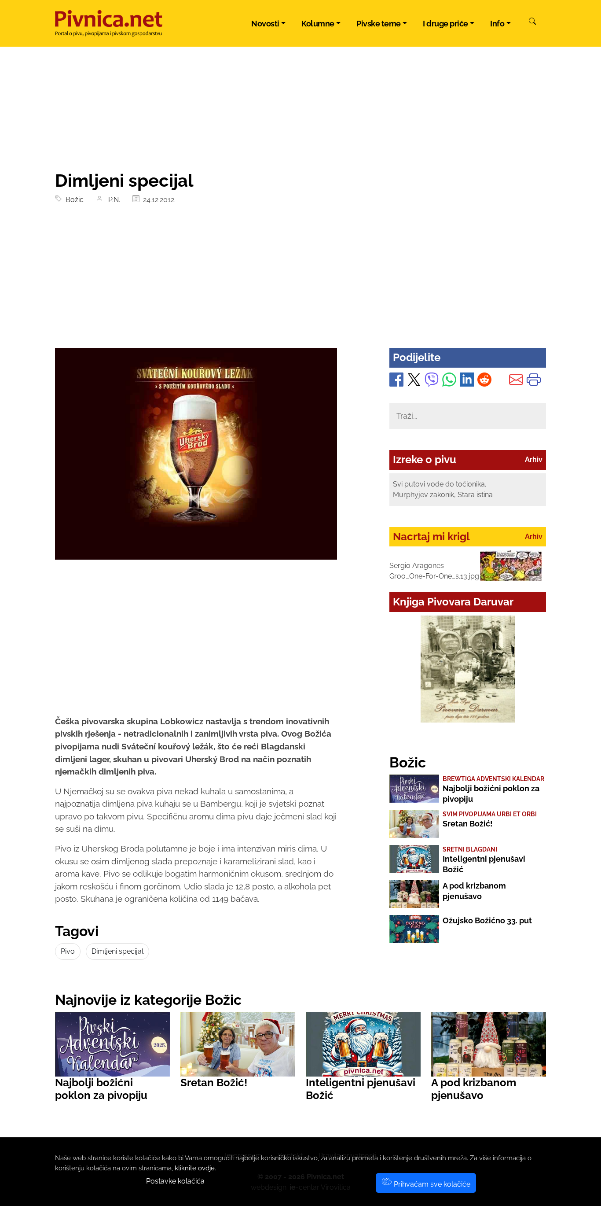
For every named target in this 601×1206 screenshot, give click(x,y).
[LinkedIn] (467, 381)
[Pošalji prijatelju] (516, 381)
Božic (73, 199)
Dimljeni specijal (117, 951)
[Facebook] (396, 381)
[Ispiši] (534, 381)
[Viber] (432, 381)
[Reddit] (484, 381)
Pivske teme (378, 23)
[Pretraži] (532, 22)
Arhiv (533, 459)
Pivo (68, 951)
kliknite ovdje (195, 1168)
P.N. (112, 199)
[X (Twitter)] (414, 381)
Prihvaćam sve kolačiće (431, 1184)
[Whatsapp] (449, 381)
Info (497, 23)
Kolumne (317, 23)
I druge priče (445, 23)
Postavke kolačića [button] (175, 1181)
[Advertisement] (300, 281)
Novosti (265, 23)
